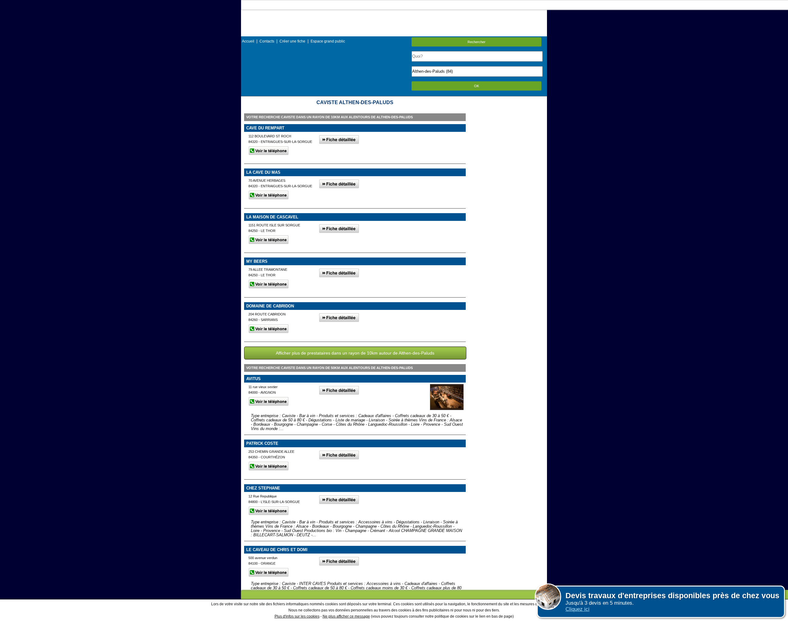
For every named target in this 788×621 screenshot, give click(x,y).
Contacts (266, 41)
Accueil (248, 41)
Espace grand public (328, 41)
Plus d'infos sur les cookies (297, 616)
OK (476, 86)
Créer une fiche (292, 41)
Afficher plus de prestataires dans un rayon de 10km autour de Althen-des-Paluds (355, 353)
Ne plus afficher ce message (346, 616)
